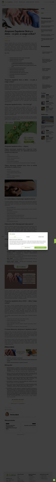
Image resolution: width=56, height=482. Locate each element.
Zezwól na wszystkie (40, 247)
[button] (55, 241)
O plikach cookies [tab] (41, 236)
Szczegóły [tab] (28, 236)
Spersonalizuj (27, 247)
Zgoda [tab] (15, 236)
